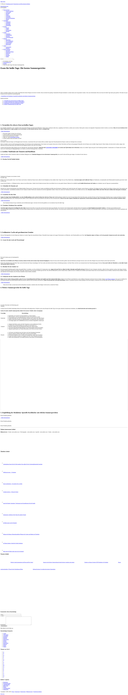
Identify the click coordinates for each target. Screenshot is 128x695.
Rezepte (7, 31)
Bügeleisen (5, 682)
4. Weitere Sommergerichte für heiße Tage (12, 104)
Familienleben (9, 35)
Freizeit (7, 54)
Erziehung (8, 33)
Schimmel (8, 15)
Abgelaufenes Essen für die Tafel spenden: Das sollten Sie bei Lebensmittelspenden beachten (22, 464)
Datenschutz (23, 691)
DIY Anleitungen (9, 41)
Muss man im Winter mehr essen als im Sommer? (13, 551)
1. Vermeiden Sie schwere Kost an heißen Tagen (13, 100)
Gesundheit (5, 20)
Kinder (7, 56)
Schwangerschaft (9, 37)
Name (2, 614)
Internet (4, 640)
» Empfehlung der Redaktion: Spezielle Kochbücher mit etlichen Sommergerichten (18, 96)
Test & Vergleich (6, 49)
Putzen (7, 14)
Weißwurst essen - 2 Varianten (9, 472)
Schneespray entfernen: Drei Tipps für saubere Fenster (14, 514)
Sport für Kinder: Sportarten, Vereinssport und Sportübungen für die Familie (19, 503)
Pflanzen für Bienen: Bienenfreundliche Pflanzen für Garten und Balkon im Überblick (21, 534)
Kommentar (3, 624)
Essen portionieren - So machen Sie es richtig (12, 483)
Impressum (17, 691)
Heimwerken (8, 43)
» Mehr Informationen (5, 131)
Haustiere (8, 36)
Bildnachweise (29, 691)
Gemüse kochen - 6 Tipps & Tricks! (10, 491)
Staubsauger (5, 689)
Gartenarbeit (8, 47)
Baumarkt (8, 50)
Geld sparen (8, 12)
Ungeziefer (8, 17)
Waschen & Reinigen (10, 18)
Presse (13, 691)
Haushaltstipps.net (7, 62)
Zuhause (5, 38)
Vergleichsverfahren (37, 691)
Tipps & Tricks (6, 9)
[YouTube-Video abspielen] (64, 374)
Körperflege (8, 25)
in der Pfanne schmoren (110, 279)
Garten (4, 45)
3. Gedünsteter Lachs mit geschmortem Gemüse (13, 103)
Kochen (5, 26)
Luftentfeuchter (6, 684)
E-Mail (2, 615)
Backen (7, 27)
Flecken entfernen (9, 11)
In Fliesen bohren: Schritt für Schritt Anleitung (13, 543)
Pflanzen (8, 48)
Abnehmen (8, 21)
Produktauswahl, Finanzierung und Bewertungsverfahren (18, 4)
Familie (4, 32)
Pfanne (4, 687)
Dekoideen (8, 39)
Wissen (7, 19)
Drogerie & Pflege (10, 51)
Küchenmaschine (6, 683)
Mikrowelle (5, 685)
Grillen (7, 29)
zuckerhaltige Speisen (14, 137)
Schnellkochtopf (6, 688)
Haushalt (8, 13)
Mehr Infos (3, 1)
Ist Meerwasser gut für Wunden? (10, 522)
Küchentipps (8, 30)
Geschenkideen (9, 42)
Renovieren (8, 44)
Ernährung (8, 23)
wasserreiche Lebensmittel (52, 147)
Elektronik (8, 53)
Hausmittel (8, 24)
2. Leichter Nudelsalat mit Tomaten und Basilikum (13, 101)
